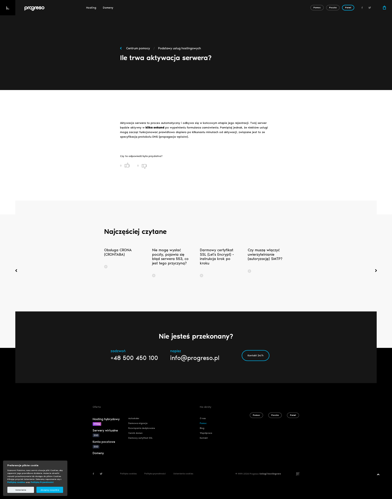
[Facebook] (362, 8)
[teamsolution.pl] (297, 473)
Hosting (91, 7)
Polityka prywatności (155, 474)
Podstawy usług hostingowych (179, 48)
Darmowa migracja (137, 423)
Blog (202, 428)
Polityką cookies (16, 482)
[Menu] (7, 7)
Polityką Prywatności (42, 482)
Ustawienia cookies (183, 474)
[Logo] (53, 8)
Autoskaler (133, 418)
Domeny (108, 7)
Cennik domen (135, 433)
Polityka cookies (128, 474)
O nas (203, 418)
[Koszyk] (384, 7)
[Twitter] (370, 8)
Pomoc (203, 423)
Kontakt (204, 438)
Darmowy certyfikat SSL (140, 438)
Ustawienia (20, 490)
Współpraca (206, 433)
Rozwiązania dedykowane (141, 428)
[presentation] (16, 270)
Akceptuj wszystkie (50, 490)
